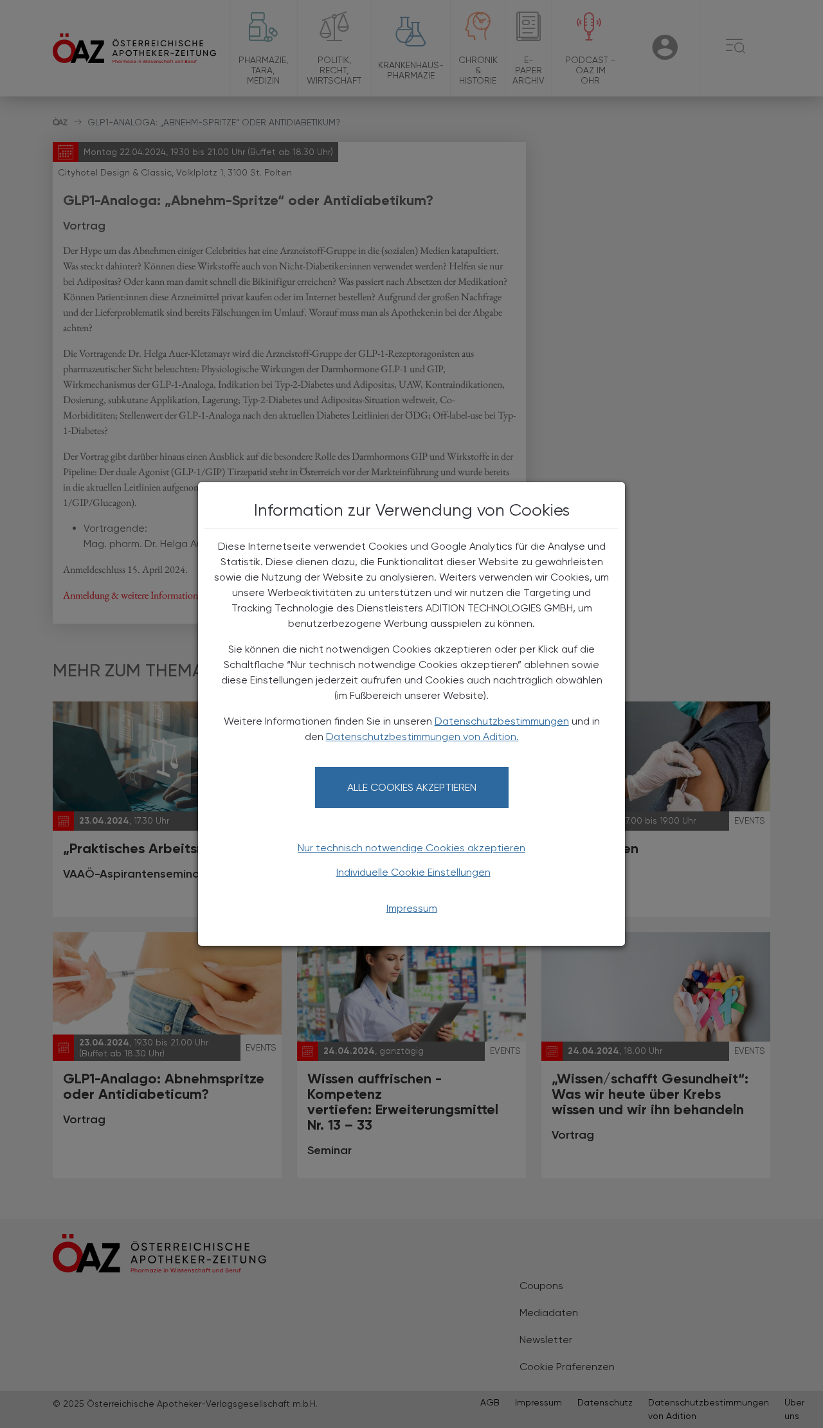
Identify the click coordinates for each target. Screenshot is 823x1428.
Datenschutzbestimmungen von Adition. (422, 736)
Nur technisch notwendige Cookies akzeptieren (411, 848)
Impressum (411, 908)
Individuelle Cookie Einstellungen (413, 872)
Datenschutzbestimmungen (502, 721)
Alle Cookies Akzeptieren (411, 787)
